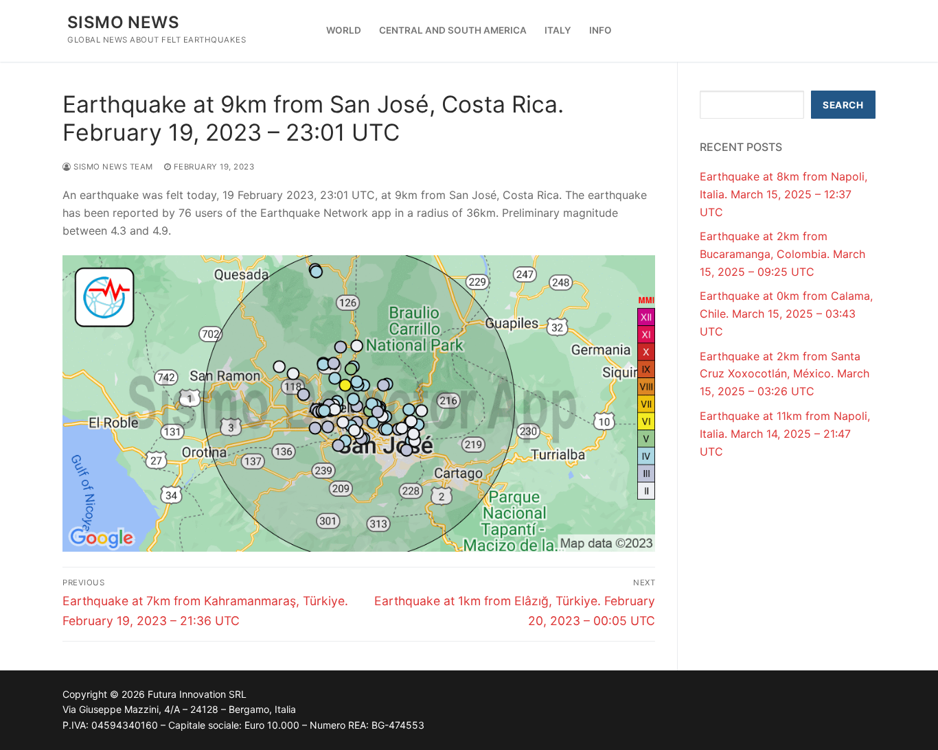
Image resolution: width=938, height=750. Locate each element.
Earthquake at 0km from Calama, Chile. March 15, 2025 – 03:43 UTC (786, 313)
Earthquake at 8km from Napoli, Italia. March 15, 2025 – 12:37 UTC (783, 194)
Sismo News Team (112, 167)
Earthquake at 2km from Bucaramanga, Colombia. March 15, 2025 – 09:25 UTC (782, 254)
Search (843, 104)
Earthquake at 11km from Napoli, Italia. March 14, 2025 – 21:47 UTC (785, 433)
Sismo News (123, 22)
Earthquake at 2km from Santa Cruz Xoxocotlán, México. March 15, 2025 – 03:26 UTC (784, 374)
